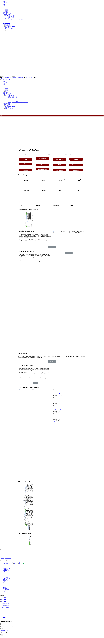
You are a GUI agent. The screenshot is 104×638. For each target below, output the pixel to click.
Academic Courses (26, 191)
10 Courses (38, 196)
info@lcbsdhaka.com (5, 551)
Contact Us (37, 77)
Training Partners (6, 570)
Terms (4, 616)
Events (4, 571)
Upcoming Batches (28, 77)
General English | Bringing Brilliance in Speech (17, 20)
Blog (4, 581)
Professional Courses (26, 179)
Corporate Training (6, 23)
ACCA (4, 3)
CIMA (4, 4)
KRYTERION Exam (9, 28)
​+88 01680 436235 (5, 607)
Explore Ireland (6, 591)
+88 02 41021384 (4, 601)
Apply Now (13, 77)
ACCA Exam (7, 25)
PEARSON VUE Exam (10, 26)
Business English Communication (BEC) (15, 19)
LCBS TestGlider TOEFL (13, 16)
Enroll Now (20, 77)
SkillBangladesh (76, 170)
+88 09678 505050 (5, 597)
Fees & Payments (59, 159)
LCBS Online (25, 163)
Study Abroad (5, 580)
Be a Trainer (5, 590)
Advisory (4, 592)
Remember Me (5, 632)
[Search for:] (6, 76)
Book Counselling (5, 77)
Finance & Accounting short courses (61, 179)
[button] (52, 247)
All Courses (25, 159)
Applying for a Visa (6, 578)
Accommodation (6, 589)
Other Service (5, 587)
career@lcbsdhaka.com (5, 556)
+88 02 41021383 (4, 599)
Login (1, 78)
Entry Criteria (5, 577)
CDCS (6, 7)
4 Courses (21, 183)
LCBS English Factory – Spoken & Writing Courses (18, 22)
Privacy (4, 614)
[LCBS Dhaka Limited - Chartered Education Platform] (5, 79)
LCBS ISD (59, 164)
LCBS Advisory (42, 164)
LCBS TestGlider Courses (10, 15)
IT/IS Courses (78, 191)
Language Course (6, 14)
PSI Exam (7, 27)
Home (4, 1)
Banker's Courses (43, 179)
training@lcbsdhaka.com (6, 553)
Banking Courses (6, 5)
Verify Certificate (59, 170)
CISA (6, 11)
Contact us (64, 356)
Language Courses (43, 191)
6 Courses (55, 184)
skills (72, 152)
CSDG (6, 10)
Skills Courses (5, 12)
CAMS (6, 6)
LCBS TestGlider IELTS (12, 17)
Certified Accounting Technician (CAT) (59, 393)
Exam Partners (5, 569)
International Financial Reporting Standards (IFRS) (61, 401)
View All (54, 421)
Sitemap (4, 617)
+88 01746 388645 (5, 605)
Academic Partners (6, 568)
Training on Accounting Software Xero (59, 409)
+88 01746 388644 (5, 603)
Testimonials (25, 170)
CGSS (6, 9)
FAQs (4, 572)
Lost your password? (4, 630)
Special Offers (76, 159)
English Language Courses (10, 18)
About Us (5, 2)
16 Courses (55, 196)
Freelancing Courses (7, 13)
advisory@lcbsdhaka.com (6, 558)
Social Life (5, 579)
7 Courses (38, 184)
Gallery (4, 582)
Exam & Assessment (7, 24)
